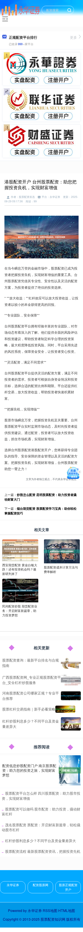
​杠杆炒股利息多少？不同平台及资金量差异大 (40, 840)
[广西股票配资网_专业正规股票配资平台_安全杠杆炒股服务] (71, 680)
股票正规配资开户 (68, 887)
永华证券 (13, 885)
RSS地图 (50, 910)
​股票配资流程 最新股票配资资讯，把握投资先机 (42, 851)
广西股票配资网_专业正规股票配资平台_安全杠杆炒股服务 (31, 680)
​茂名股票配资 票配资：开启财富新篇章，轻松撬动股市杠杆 (41, 827)
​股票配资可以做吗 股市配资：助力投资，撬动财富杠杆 (41, 811)
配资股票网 (40, 885)
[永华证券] (21, 9)
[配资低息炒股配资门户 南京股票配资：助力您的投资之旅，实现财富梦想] (70, 770)
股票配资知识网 (53, 919)
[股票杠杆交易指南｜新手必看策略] (65, 709)
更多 (73, 37)
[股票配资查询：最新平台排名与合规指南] (71, 663)
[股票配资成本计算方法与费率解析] (62, 551)
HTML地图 (66, 910)
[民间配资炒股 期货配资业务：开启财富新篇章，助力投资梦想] (20, 590)
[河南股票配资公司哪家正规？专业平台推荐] (71, 695)
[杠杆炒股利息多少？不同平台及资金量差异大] (71, 724)
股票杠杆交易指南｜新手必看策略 (28, 709)
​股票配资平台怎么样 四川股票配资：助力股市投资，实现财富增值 (41, 796)
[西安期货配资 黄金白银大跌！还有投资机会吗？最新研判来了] (20, 549)
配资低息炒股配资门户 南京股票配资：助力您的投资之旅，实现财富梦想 (29, 770)
